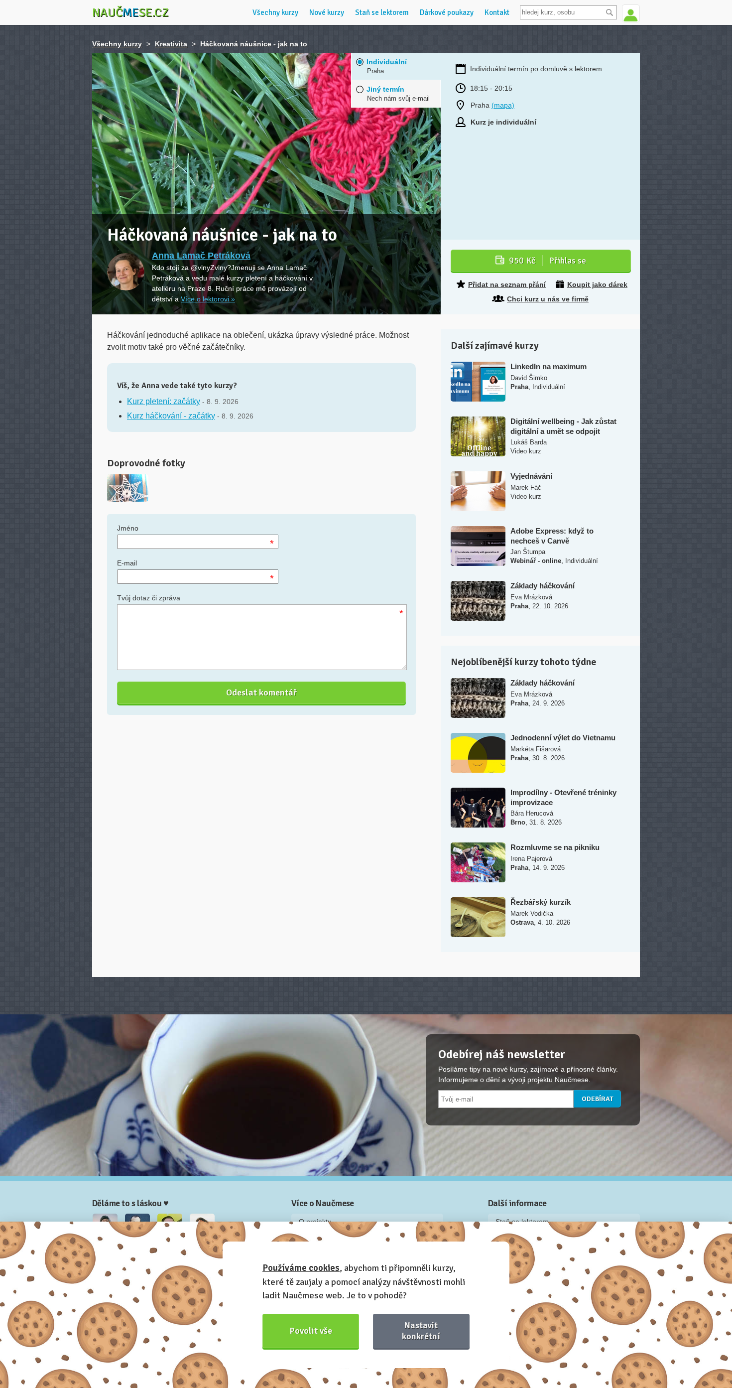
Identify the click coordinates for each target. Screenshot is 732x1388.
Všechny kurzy (275, 12)
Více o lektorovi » (208, 299)
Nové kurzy (326, 12)
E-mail (127, 563)
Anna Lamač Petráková (201, 256)
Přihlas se (547, 260)
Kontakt (497, 12)
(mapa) (502, 105)
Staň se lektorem (382, 12)
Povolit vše (311, 1330)
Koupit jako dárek (597, 284)
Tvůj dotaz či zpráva (148, 598)
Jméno (127, 528)
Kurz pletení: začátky (163, 401)
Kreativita (171, 44)
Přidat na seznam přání (507, 284)
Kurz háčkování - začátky (171, 416)
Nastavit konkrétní (421, 1330)
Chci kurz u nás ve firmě (548, 299)
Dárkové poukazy (447, 12)
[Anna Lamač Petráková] (125, 271)
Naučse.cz (130, 12)
